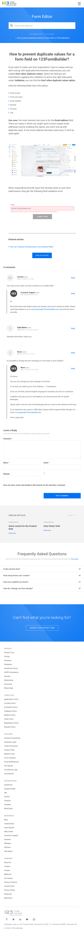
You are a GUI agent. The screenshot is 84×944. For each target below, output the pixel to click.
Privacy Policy (9, 890)
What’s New (8, 688)
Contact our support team (42, 628)
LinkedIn (20, 919)
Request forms (9, 727)
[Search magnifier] (11, 25)
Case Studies (9, 828)
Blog (6, 820)
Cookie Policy (9, 886)
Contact (7, 866)
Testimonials (9, 824)
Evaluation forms (10, 707)
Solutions (7, 660)
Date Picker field (52, 526)
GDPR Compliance (11, 672)
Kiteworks (8, 894)
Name (6, 463)
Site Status (8, 851)
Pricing (7, 656)
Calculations (9, 774)
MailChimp (8, 808)
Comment (7, 439)
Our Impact (8, 878)
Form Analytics (10, 758)
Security (7, 676)
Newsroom (8, 898)
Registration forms (11, 723)
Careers (7, 870)
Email (46, 463)
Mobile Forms (9, 754)
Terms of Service (10, 882)
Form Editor (42, 16)
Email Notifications (11, 762)
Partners (7, 847)
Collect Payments (11, 746)
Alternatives (8, 680)
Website (6, 474)
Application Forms (11, 699)
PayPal (7, 797)
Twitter (13, 919)
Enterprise (8, 664)
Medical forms (9, 715)
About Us (7, 862)
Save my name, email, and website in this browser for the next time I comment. (34, 485)
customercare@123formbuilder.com (44, 309)
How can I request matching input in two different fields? (32, 247)
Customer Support (11, 835)
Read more (12, 533)
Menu (79, 3)
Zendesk (7, 805)
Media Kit (7, 874)
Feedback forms (10, 711)
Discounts (8, 684)
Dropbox (7, 801)
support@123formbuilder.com (29, 412)
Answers (7, 839)
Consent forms (10, 703)
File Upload (8, 766)
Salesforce (8, 785)
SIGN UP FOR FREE (42, 255)
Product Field (9, 750)
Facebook (6, 919)
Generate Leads (10, 742)
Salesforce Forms (11, 668)
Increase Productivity (12, 738)
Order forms (8, 719)
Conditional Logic (11, 770)
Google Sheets (9, 789)
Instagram (33, 919)
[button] (69, 515)
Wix (5, 793)
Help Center (8, 831)
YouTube (27, 919)
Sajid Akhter (22, 327)
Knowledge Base (35, 34)
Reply (73, 278)
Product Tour (9, 653)
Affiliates (7, 843)
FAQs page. (74, 559)
